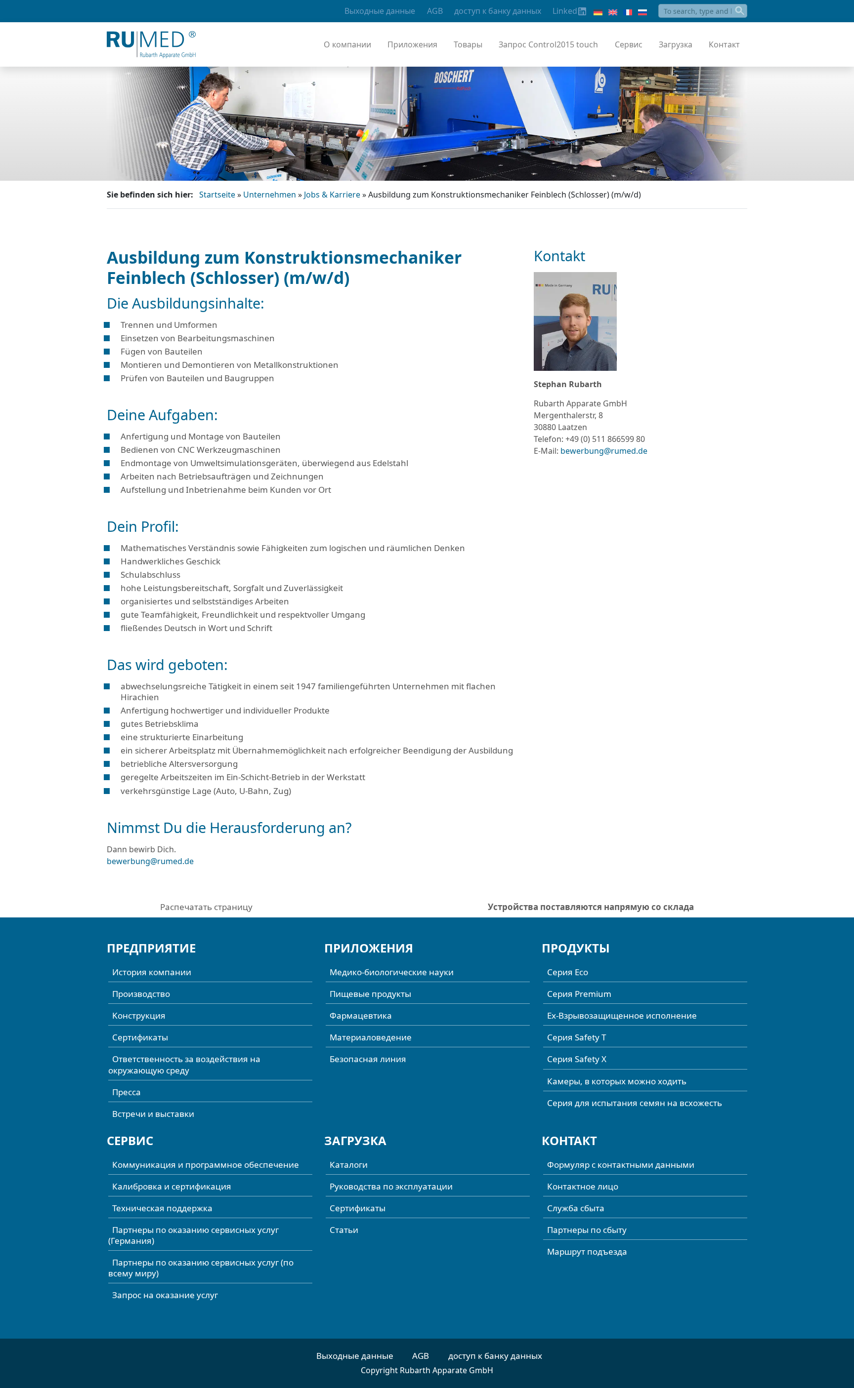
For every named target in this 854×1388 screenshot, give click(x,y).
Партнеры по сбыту (587, 1229)
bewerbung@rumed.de (150, 861)
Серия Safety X (576, 1059)
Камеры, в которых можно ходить (616, 1081)
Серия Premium (579, 993)
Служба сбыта (575, 1208)
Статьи (344, 1229)
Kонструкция (139, 1015)
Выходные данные (379, 10)
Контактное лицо (582, 1186)
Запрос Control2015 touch (548, 44)
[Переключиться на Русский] (642, 11)
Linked (565, 10)
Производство (141, 993)
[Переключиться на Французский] (627, 11)
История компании (151, 972)
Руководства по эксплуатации (391, 1186)
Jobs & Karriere (332, 194)
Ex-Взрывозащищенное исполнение (622, 1015)
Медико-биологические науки (392, 972)
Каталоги (349, 1164)
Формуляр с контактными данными (620, 1164)
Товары (468, 44)
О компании (347, 44)
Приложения (412, 44)
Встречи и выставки (153, 1113)
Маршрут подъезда (587, 1251)
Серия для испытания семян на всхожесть (634, 1103)
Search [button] (740, 11)
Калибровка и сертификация (171, 1186)
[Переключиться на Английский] (612, 11)
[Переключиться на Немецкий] (598, 11)
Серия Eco (567, 972)
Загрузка (675, 44)
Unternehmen (269, 194)
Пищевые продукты (370, 993)
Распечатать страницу (206, 906)
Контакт (724, 44)
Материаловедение (371, 1037)
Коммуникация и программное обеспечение (205, 1164)
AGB (435, 10)
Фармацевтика (361, 1015)
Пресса (126, 1092)
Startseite (217, 194)
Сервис (628, 44)
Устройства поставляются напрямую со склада (591, 906)
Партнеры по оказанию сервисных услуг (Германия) (193, 1235)
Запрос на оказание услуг (165, 1295)
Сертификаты (140, 1037)
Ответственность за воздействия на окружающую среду (184, 1064)
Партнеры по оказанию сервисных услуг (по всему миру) (201, 1268)
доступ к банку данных (497, 10)
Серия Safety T (576, 1037)
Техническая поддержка (162, 1208)
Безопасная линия (368, 1059)
